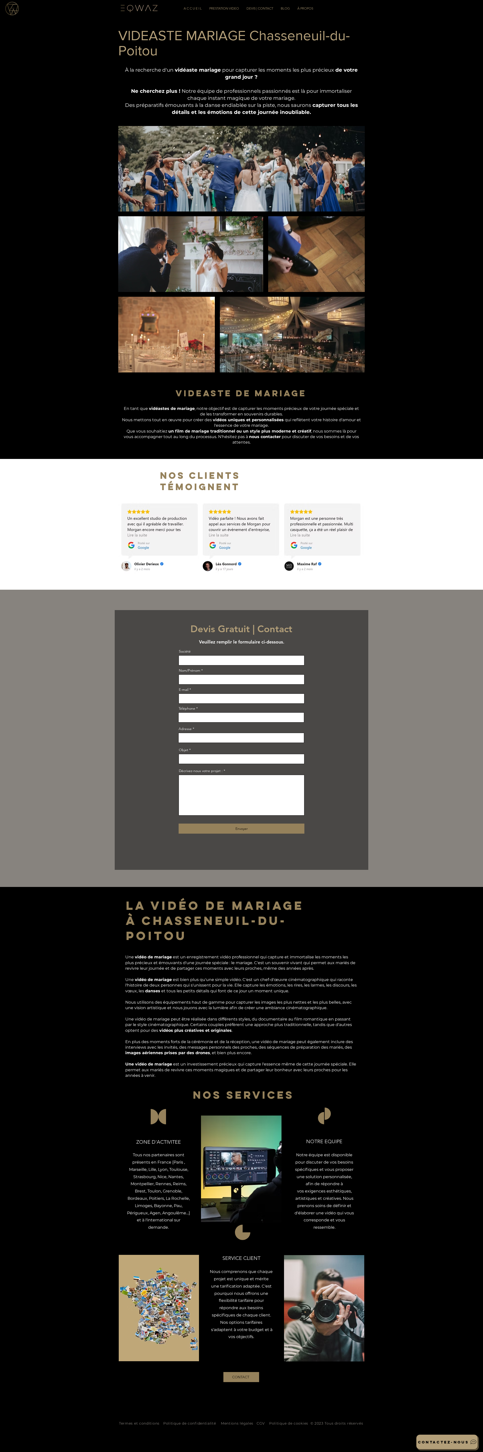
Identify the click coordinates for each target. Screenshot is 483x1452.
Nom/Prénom (189, 670)
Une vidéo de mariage (148, 1064)
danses (152, 991)
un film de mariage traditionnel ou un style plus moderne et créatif (239, 431)
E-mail (183, 689)
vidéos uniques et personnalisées (248, 419)
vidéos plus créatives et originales (195, 1030)
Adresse (186, 729)
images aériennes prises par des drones (167, 1052)
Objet (183, 750)
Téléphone (187, 708)
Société (185, 651)
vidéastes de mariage (172, 408)
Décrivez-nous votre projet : (201, 771)
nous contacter (265, 436)
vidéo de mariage (153, 957)
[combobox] (241, 738)
